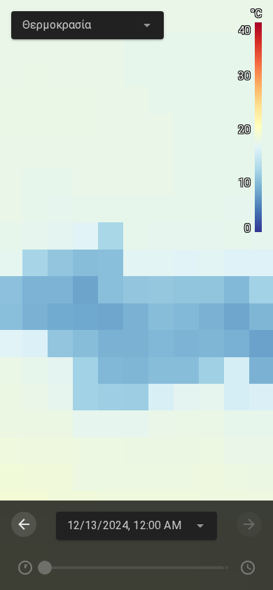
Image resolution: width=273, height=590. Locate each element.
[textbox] (87, 25)
